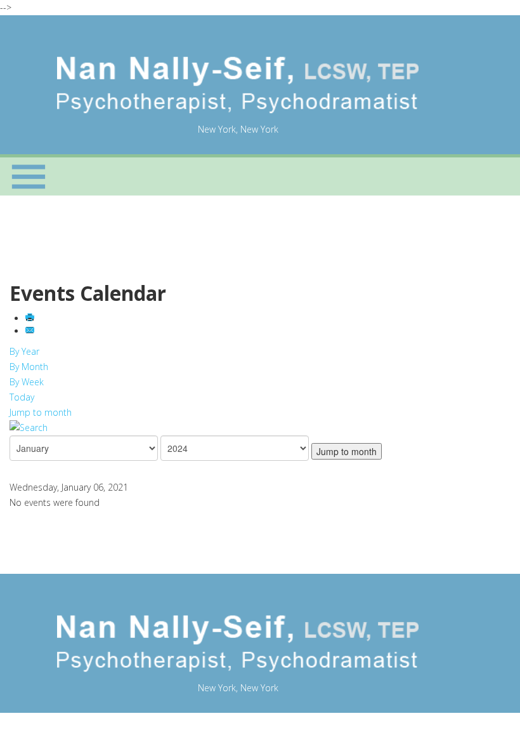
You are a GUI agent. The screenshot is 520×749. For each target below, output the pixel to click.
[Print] (31, 318)
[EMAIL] (31, 331)
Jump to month (41, 412)
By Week (27, 382)
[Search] (238, 427)
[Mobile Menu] (29, 176)
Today (22, 397)
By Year (24, 351)
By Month (29, 367)
